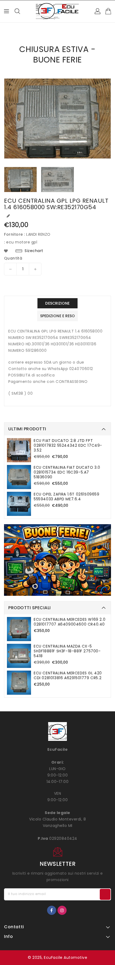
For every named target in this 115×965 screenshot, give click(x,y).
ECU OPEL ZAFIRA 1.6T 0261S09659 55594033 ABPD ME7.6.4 (66, 496)
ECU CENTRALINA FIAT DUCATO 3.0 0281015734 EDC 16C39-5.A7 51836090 (67, 472)
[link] (57, 560)
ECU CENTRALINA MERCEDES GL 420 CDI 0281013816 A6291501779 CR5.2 (68, 675)
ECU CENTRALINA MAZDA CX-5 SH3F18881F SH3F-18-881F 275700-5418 (67, 651)
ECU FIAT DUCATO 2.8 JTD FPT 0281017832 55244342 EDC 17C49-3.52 (68, 445)
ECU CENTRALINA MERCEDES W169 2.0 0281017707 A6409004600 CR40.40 (69, 622)
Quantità (13, 258)
